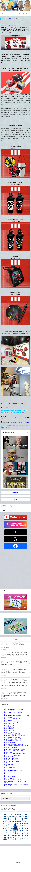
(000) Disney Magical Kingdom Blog (14, 709)
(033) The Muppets (9, 767)
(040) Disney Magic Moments (12, 780)
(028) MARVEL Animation (11, 760)
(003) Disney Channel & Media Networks (16, 714)
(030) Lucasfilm (8, 763)
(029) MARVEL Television (11, 761)
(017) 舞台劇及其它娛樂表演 (12, 741)
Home (2, 24)
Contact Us (18, 862)
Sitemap (17, 859)
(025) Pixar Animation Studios (12, 755)
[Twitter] (24, 14)
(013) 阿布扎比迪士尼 (10, 732)
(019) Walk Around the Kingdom (13, 744)
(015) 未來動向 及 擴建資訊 (12, 737)
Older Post (15, 496)
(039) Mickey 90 (9, 778)
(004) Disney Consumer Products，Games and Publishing (14, 24)
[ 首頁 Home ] (4, 859)
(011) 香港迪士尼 (9, 728)
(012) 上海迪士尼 (9, 730)
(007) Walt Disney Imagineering (13, 722)
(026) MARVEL (3, 25)
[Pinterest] (26, 14)
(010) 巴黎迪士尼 (9, 727)
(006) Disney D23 (9, 720)
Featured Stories (9, 786)
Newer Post (15, 492)
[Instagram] (21, 14)
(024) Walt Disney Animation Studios (14, 753)
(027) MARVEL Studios (12, 25)
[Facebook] (19, 14)
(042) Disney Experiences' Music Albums (16, 784)
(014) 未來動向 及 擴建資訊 (12, 734)
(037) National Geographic (12, 775)
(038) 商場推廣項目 (10, 776)
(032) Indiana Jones (10, 766)
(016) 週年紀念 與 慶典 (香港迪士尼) (14, 739)
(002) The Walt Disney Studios (13, 712)
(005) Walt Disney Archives (12, 719)
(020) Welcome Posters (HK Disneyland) (16, 745)
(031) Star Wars (8, 764)
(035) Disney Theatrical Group (13, 770)
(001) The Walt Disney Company (13, 711)
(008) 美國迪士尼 (9, 723)
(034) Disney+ (8, 769)
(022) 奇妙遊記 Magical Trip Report (14, 749)
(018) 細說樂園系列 (10, 742)
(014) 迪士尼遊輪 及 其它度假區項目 (14, 735)
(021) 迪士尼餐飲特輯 (10, 747)
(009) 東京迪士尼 (9, 725)
